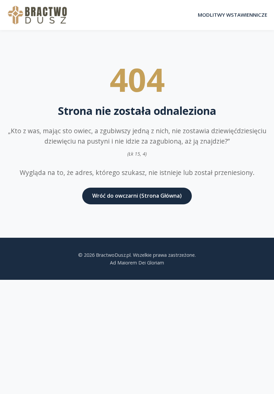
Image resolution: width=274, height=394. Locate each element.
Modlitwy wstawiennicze (232, 14)
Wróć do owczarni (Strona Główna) (137, 195)
